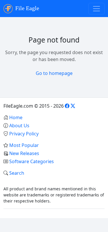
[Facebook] (67, 106)
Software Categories (31, 161)
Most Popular (24, 145)
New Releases (24, 153)
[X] (73, 106)
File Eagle (26, 8)
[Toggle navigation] (96, 8)
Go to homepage (54, 73)
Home (15, 117)
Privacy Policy (24, 133)
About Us (19, 125)
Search (16, 173)
